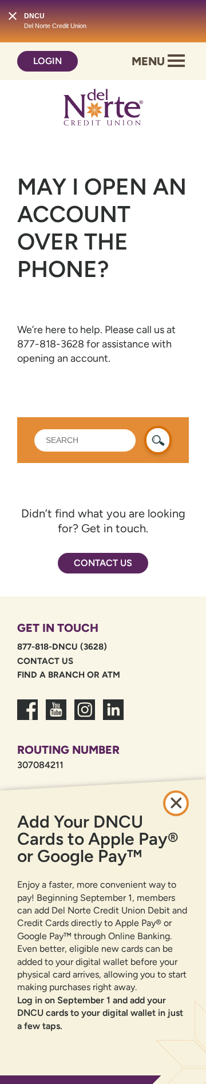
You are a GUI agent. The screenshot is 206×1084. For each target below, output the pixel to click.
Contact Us (103, 562)
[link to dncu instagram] (84, 716)
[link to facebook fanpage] (27, 716)
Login (47, 61)
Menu (150, 61)
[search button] (158, 440)
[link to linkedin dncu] (113, 716)
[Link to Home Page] (103, 109)
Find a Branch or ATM (68, 675)
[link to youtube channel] (56, 716)
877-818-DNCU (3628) (62, 647)
